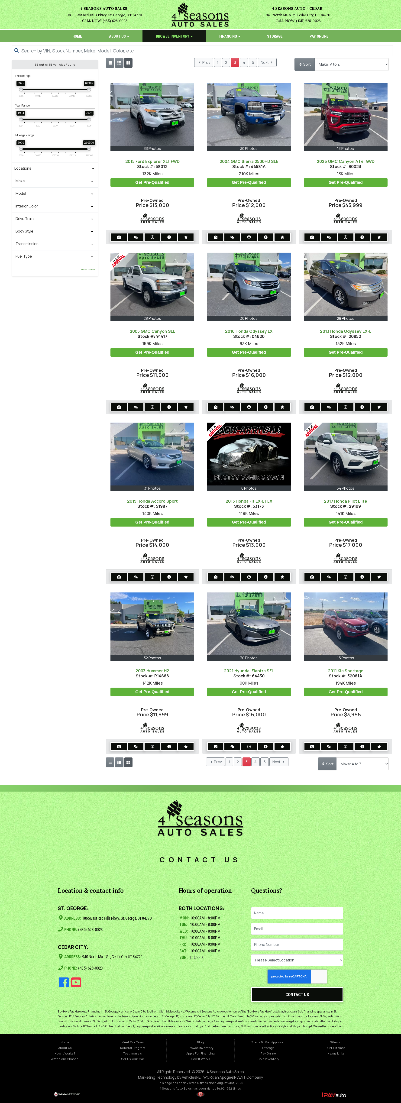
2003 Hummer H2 (152, 670)
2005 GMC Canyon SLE (152, 331)
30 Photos (249, 148)
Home (77, 36)
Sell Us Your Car (132, 1059)
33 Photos (152, 148)
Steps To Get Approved (268, 1042)
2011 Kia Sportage (345, 670)
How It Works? (65, 1053)
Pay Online (319, 36)
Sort (307, 64)
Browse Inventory (173, 36)
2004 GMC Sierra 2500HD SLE (249, 161)
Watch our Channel (65, 1059)
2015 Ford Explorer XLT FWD (152, 161)
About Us (118, 36)
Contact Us (297, 994)
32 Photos (152, 657)
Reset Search (88, 269)
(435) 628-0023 (90, 929)
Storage (275, 36)
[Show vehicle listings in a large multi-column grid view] (119, 63)
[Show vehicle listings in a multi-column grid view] (128, 63)
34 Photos (345, 488)
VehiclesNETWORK (198, 1077)
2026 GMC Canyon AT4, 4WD (346, 161)
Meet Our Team (133, 1042)
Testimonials (132, 1053)
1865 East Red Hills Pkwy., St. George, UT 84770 (116, 918)
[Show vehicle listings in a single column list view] (110, 63)
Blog (200, 1042)
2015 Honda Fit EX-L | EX (249, 501)
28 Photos (152, 318)
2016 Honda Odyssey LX (249, 331)
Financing (228, 36)
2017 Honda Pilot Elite (345, 501)
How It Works (200, 1059)
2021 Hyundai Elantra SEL (249, 670)
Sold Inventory (268, 1059)
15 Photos (345, 657)
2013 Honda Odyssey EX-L (345, 331)
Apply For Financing (200, 1053)
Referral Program (132, 1048)
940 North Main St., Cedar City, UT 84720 (111, 956)
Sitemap (336, 1042)
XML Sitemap (336, 1048)
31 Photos (152, 488)
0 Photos (249, 488)
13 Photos (345, 148)
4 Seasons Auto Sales (225, 1071)
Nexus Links (336, 1053)
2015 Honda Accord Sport (152, 501)
